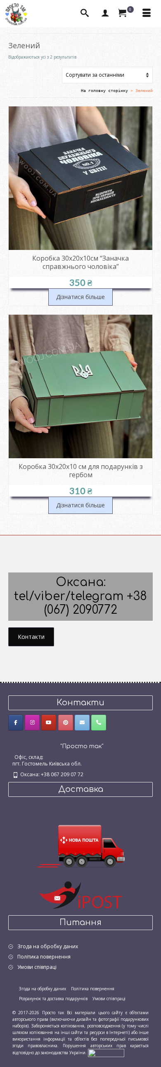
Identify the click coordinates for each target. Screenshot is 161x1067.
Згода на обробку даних (47, 946)
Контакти (31, 637)
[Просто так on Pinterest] (65, 722)
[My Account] (105, 13)
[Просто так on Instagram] (32, 722)
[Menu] (146, 13)
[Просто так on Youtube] (48, 722)
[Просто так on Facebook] (15, 722)
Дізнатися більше (80, 297)
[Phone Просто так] (98, 722)
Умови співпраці (37, 966)
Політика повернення (44, 956)
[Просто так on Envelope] (82, 722)
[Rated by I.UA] (106, 1052)
